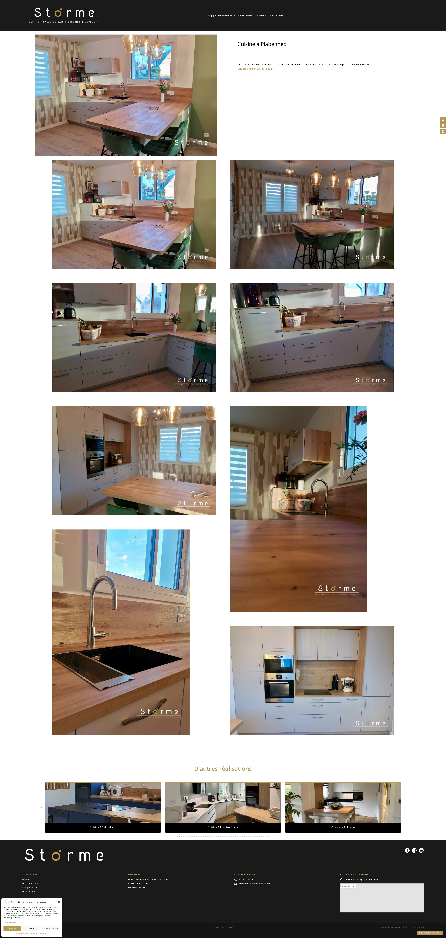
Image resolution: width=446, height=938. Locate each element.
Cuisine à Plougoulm (343, 827)
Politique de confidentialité (38, 934)
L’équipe (212, 15)
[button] (59, 902)
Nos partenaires (245, 15)
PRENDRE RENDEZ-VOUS (430, 933)
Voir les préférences (50, 928)
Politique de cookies (21, 934)
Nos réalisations (225, 15)
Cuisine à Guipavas (223, 827)
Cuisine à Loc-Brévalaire (103, 827)
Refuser (31, 928)
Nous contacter (276, 15)
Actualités (259, 15)
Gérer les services (10, 922)
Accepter (12, 928)
